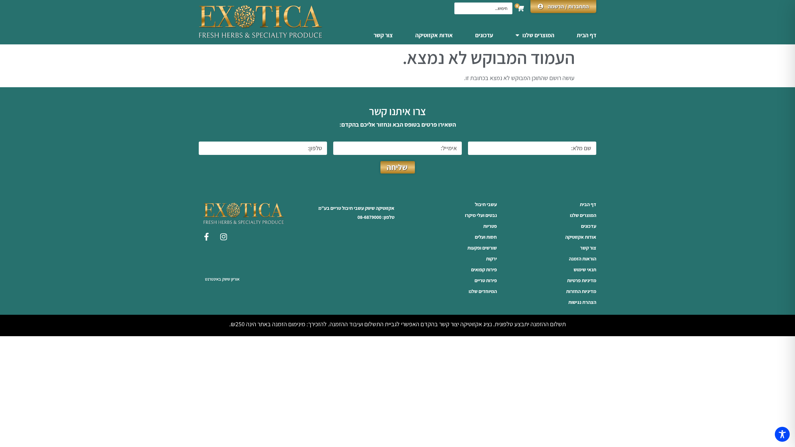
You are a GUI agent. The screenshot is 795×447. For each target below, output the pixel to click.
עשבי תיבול (486, 204)
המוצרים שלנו (538, 35)
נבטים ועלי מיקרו (481, 215)
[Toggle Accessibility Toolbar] (782, 434)
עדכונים (484, 35)
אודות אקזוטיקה (434, 35)
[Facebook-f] (206, 236)
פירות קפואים (484, 270)
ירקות (491, 259)
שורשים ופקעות (482, 248)
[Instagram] (223, 236)
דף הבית (586, 35)
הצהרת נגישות (582, 302)
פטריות (490, 226)
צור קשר (383, 35)
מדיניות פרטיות (581, 281)
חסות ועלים (486, 237)
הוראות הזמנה (582, 259)
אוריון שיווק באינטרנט (222, 279)
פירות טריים (486, 281)
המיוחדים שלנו (483, 291)
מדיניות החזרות (581, 291)
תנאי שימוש (585, 270)
